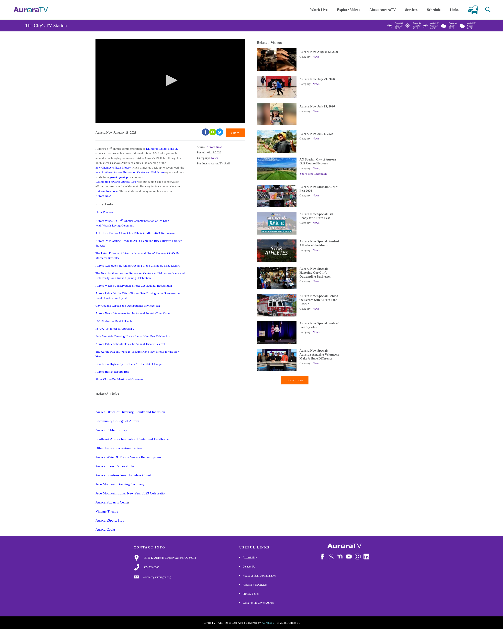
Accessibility (250, 557)
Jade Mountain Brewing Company (119, 484)
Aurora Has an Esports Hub (112, 371)
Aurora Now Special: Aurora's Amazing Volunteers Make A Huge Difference (319, 354)
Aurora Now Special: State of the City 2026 (319, 325)
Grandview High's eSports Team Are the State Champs (128, 364)
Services (411, 10)
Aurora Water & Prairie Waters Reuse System (128, 457)
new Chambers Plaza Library (113, 167)
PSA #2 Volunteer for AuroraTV (115, 328)
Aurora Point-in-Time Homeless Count (123, 475)
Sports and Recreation (313, 173)
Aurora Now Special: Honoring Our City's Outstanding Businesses (315, 272)
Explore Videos (348, 10)
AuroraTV (268, 622)
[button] (488, 9)
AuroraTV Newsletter (255, 584)
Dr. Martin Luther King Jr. (162, 148)
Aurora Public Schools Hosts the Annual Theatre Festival (130, 344)
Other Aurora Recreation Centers (118, 448)
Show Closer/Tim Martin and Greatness (119, 379)
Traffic (473, 10)
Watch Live (319, 10)
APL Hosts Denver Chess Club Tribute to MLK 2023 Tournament (135, 233)
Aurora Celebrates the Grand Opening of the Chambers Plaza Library (137, 265)
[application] (170, 81)
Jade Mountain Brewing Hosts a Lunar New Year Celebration (132, 336)
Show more (295, 380)
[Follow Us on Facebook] (322, 556)
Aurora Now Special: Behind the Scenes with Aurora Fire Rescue (318, 299)
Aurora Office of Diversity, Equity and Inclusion (130, 412)
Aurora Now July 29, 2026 (317, 79)
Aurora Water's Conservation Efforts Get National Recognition (134, 285)
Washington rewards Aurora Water (116, 181)
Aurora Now (103, 195)
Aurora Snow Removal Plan (115, 466)
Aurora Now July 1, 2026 (316, 133)
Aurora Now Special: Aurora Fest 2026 (318, 188)
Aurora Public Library (111, 430)
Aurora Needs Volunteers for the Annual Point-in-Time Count (133, 313)
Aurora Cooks (105, 529)
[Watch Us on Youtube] (349, 556)
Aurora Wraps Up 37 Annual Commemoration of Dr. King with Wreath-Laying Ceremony (132, 222)
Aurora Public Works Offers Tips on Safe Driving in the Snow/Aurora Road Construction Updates (138, 296)
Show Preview (104, 212)
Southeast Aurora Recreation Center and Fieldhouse (132, 439)
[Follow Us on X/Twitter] (331, 556)
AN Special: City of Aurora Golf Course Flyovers (317, 161)
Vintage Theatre (106, 511)
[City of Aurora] (344, 545)
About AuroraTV (382, 10)
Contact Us (249, 566)
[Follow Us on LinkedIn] (366, 556)
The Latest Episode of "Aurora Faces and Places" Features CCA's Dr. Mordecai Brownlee (137, 255)
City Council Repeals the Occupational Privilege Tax (127, 305)
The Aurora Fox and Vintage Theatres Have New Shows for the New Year (137, 354)
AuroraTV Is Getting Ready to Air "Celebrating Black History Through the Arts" (138, 243)
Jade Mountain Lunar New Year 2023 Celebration (130, 493)
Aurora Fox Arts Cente (111, 502)
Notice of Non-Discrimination (259, 575)
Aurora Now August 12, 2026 (319, 51)
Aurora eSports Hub (109, 520)
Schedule (434, 10)
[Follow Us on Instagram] (358, 556)
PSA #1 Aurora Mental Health (113, 321)
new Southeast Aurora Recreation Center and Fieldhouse (130, 172)
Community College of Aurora (117, 421)
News (214, 158)
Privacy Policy (251, 593)
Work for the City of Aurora (258, 602)
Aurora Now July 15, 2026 (317, 106)
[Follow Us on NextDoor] (340, 556)
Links (454, 10)
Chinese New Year (106, 191)
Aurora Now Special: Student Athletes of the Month (319, 243)
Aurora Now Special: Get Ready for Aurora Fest (316, 216)
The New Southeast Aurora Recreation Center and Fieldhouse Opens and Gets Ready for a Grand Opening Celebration (140, 276)
